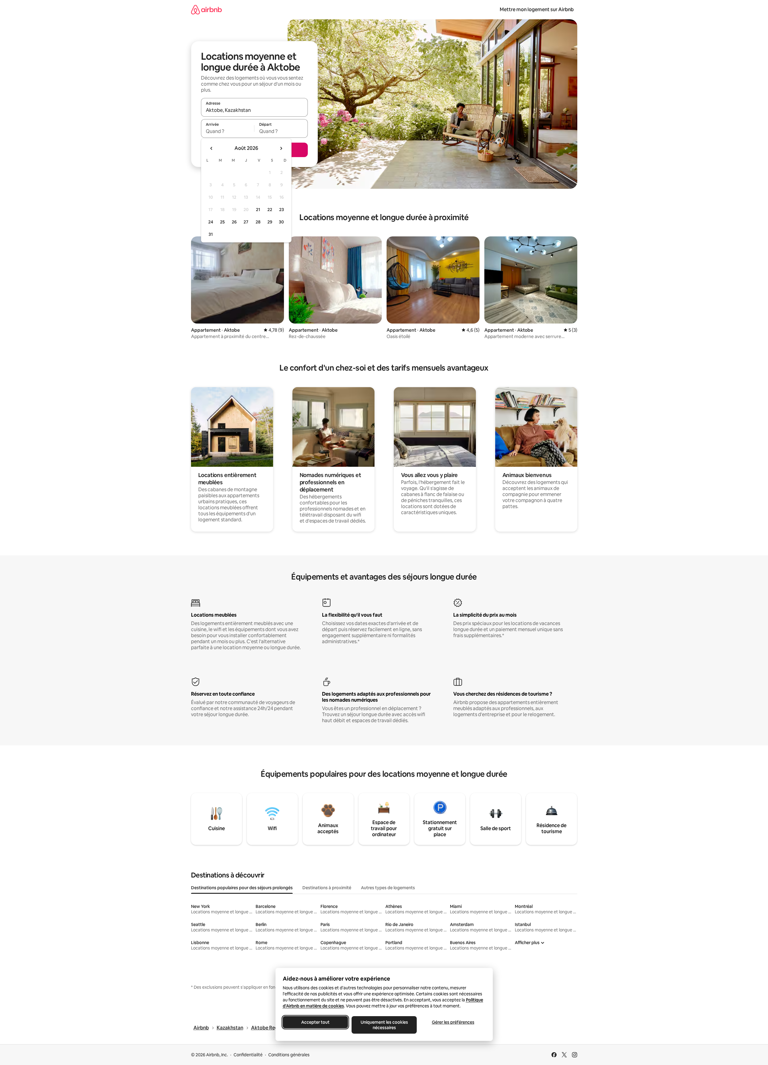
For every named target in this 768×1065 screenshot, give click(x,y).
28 (258, 222)
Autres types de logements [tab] (388, 887)
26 (234, 222)
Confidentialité (248, 1054)
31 (211, 234)
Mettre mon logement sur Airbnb (537, 9)
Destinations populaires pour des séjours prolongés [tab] (242, 887)
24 (210, 222)
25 (222, 222)
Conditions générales (289, 1054)
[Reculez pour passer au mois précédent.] (211, 148)
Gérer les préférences (453, 1022)
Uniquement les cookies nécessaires (384, 1024)
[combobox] (254, 110)
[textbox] (228, 131)
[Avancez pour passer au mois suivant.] (281, 148)
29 (269, 222)
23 (281, 209)
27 (246, 222)
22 (269, 209)
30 (281, 222)
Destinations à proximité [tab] (326, 887)
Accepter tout (315, 1022)
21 (258, 209)
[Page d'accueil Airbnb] (206, 9)
